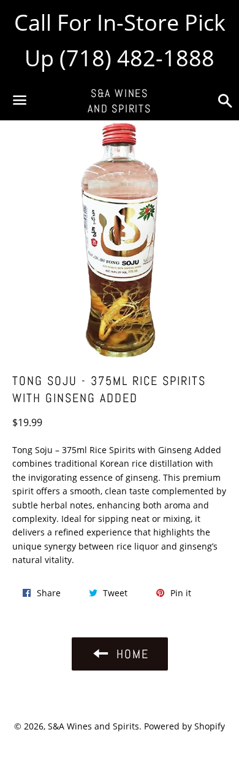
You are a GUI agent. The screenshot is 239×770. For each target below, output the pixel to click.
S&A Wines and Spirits (119, 100)
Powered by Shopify (184, 726)
